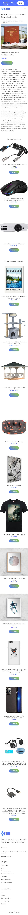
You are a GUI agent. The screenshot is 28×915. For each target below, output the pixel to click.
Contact (3, 895)
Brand (2, 868)
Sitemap (3, 904)
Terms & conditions (6, 898)
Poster (17, 52)
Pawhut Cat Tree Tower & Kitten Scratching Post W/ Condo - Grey (14, 342)
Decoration (11, 52)
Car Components (5, 871)
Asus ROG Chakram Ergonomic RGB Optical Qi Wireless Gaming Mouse (14, 199)
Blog (2, 892)
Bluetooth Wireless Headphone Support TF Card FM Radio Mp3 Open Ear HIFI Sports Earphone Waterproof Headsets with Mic (14, 763)
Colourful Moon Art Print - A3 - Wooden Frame (14, 579)
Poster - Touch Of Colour (14, 485)
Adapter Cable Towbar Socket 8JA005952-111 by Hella (14, 165)
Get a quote (20, 3)
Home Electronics (6, 879)
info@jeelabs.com (6, 856)
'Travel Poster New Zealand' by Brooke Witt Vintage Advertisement (14, 297)
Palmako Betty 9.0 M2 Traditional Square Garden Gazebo (14, 388)
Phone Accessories (6, 882)
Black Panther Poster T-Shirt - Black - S (14, 534)
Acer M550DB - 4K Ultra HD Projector (14, 244)
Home (2, 19)
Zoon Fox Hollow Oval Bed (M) (14, 442)
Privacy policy (5, 901)
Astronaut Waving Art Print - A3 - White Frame (14, 624)
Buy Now (6, 63)
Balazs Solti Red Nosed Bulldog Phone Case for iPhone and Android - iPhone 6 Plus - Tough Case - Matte (14, 670)
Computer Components (7, 874)
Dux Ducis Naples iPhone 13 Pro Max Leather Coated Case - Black (14, 717)
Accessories (4, 865)
